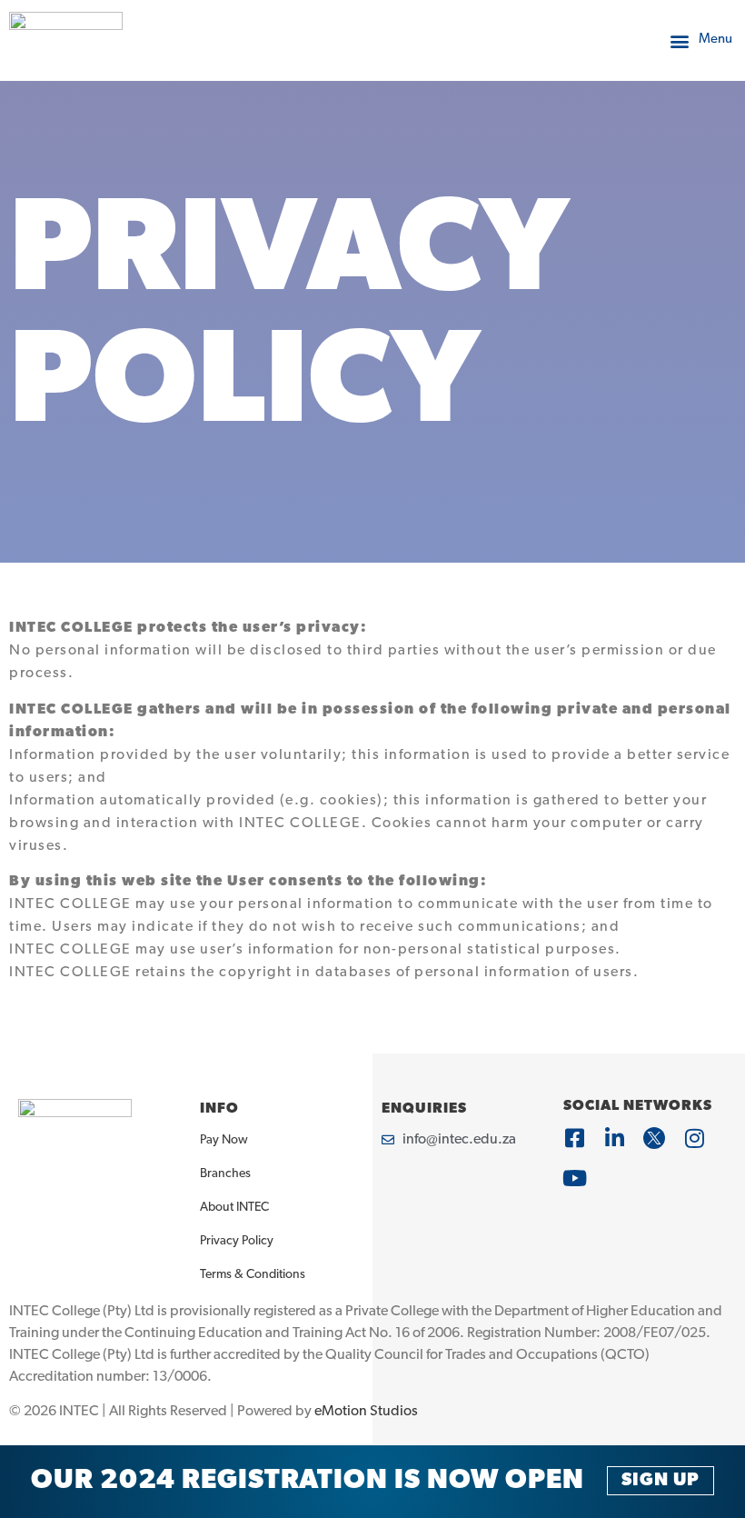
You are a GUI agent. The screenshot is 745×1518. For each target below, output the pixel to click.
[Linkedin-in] (614, 1138)
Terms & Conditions (252, 1275)
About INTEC (234, 1207)
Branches (225, 1174)
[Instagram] (694, 1138)
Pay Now (224, 1140)
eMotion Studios (366, 1411)
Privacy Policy (236, 1241)
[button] (700, 40)
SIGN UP (660, 1481)
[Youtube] (574, 1178)
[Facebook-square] (574, 1138)
